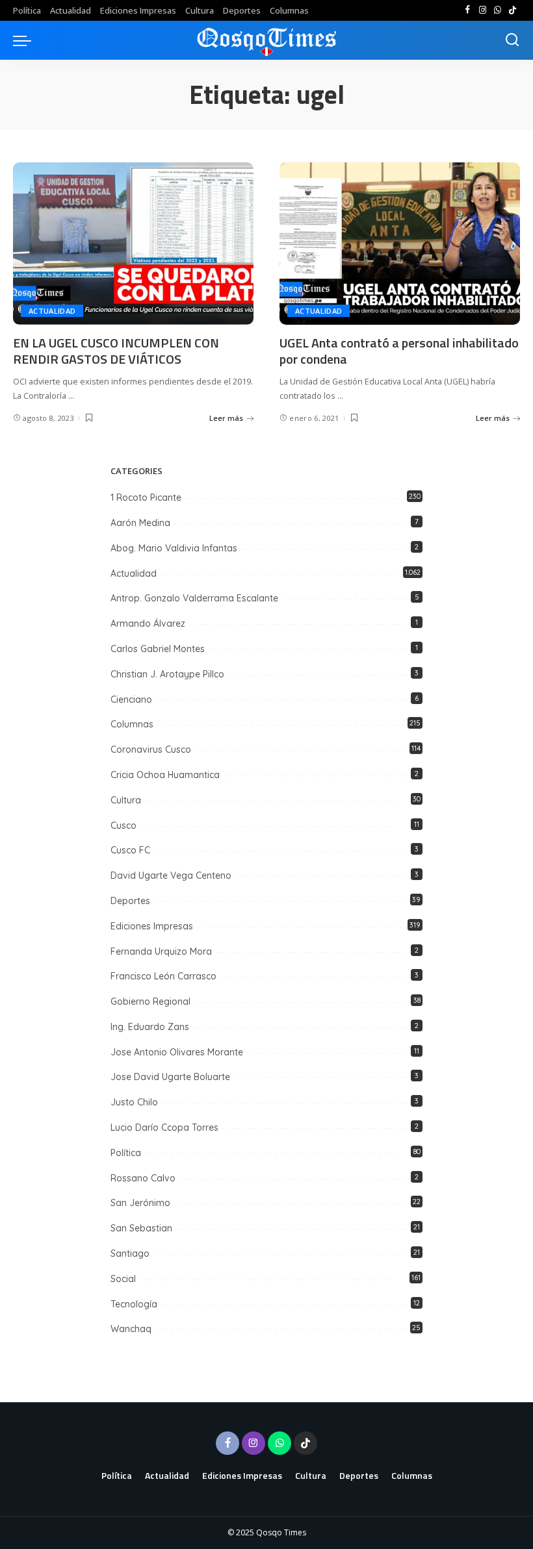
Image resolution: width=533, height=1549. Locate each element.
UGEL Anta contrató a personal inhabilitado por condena (399, 351)
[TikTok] (512, 10)
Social (123, 1279)
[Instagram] (482, 10)
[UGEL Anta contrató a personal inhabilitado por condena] (400, 243)
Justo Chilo (134, 1102)
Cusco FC (130, 850)
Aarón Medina (140, 523)
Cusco (123, 825)
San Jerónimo (140, 1203)
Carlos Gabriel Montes (157, 649)
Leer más (226, 418)
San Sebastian (141, 1228)
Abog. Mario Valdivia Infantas (173, 548)
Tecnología (133, 1304)
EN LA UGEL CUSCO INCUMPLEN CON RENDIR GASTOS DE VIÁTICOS (116, 351)
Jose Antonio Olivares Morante (176, 1052)
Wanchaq (130, 1329)
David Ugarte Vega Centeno (170, 875)
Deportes (130, 901)
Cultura (125, 800)
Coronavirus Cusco (150, 749)
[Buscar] (512, 40)
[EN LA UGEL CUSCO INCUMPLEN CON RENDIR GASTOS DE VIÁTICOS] (133, 243)
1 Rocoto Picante (145, 497)
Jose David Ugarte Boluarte (170, 1077)
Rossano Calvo (143, 1178)
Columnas (131, 724)
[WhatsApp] (497, 10)
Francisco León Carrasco (163, 976)
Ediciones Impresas (151, 926)
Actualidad (52, 311)
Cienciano (131, 699)
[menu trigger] (25, 40)
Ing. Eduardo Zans (149, 1027)
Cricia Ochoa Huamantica (165, 775)
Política (125, 1153)
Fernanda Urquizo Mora (161, 951)
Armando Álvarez (147, 623)
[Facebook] (467, 10)
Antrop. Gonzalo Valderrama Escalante (194, 598)
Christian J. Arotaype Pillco (167, 674)
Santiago (130, 1253)
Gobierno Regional (150, 1001)
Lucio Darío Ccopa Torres (164, 1127)
